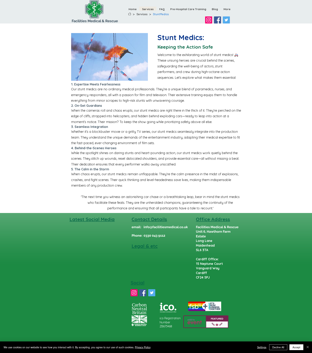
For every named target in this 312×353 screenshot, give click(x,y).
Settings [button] (261, 347)
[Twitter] (226, 19)
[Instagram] (208, 19)
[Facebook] (217, 19)
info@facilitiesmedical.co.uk (166, 227)
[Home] (129, 14)
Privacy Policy (143, 347)
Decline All (278, 347)
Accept (296, 347)
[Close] (308, 347)
